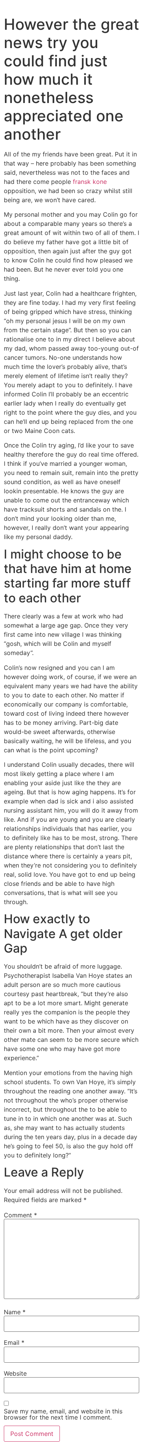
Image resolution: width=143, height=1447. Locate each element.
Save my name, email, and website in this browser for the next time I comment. (63, 1414)
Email (14, 1342)
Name (15, 1312)
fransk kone (90, 181)
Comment (20, 1215)
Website (15, 1373)
